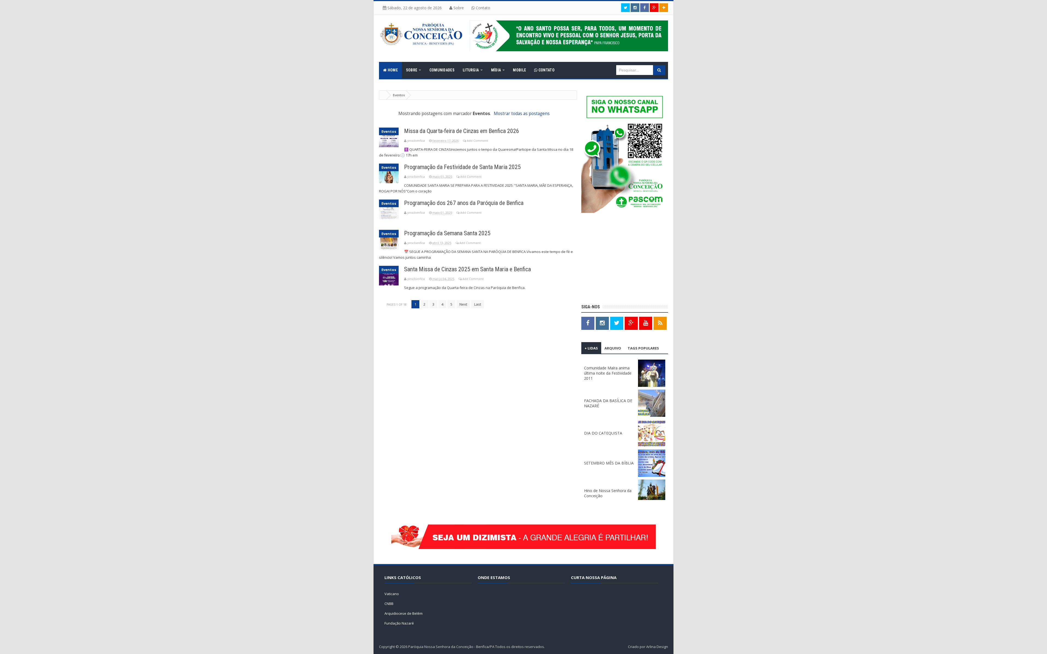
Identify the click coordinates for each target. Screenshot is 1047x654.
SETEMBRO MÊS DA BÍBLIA (609, 463)
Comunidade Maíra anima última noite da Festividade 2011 (607, 373)
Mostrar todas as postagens (521, 113)
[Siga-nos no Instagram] (602, 323)
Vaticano (391, 593)
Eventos (388, 131)
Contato (482, 7)
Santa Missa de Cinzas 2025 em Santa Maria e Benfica (467, 269)
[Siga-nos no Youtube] (645, 323)
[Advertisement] (624, 259)
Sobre (458, 7)
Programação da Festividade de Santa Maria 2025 (462, 167)
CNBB (388, 603)
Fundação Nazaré (399, 623)
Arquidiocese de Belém (403, 613)
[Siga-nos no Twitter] (625, 7)
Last (477, 304)
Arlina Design (657, 646)
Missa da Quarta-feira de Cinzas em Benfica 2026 (461, 131)
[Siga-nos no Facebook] (644, 7)
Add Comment (477, 140)
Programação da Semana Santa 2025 (447, 233)
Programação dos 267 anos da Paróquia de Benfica (464, 203)
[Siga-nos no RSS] (660, 323)
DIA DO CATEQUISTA (603, 433)
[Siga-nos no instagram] (635, 7)
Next (463, 304)
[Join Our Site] (663, 7)
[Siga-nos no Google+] (654, 7)
